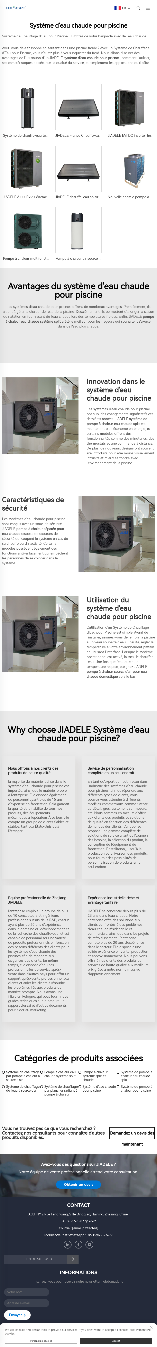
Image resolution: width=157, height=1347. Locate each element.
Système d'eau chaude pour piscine (99, 1088)
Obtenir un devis (78, 1184)
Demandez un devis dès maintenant (132, 1135)
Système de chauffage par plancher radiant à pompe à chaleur (61, 1090)
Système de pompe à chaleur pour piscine (136, 1088)
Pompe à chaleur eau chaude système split (60, 1074)
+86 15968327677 (99, 1235)
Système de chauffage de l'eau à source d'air (23, 1088)
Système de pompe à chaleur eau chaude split (136, 1076)
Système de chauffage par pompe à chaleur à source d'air (23, 1076)
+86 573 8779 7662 (82, 1221)
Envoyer (15, 1315)
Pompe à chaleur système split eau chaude (95, 1076)
